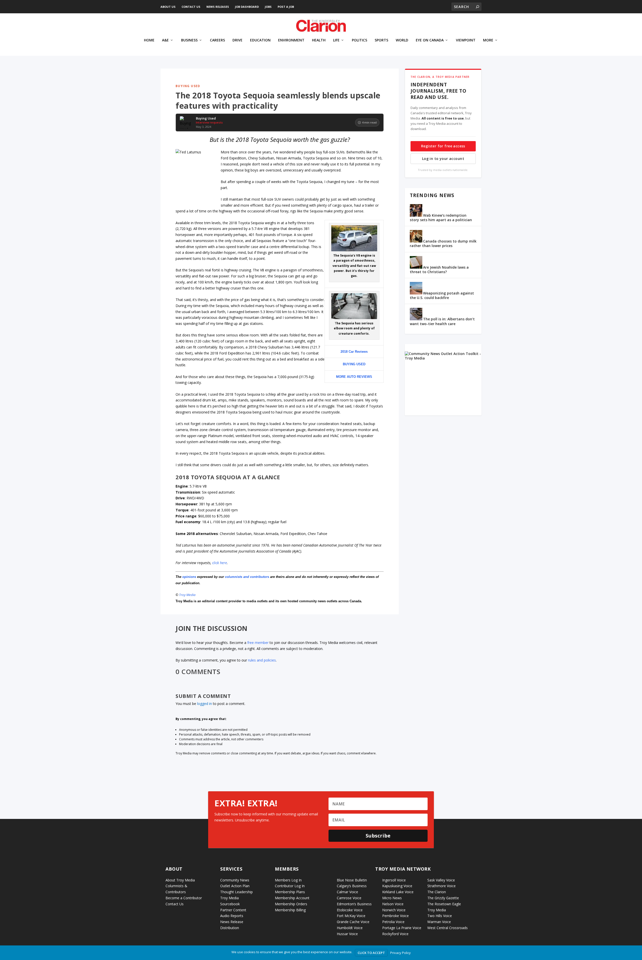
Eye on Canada (430, 40)
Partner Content (233, 910)
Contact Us (191, 7)
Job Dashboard (247, 7)
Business (189, 40)
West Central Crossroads (447, 927)
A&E (165, 40)
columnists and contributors (247, 577)
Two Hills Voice (439, 915)
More (488, 40)
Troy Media (187, 594)
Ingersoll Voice (394, 880)
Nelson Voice (393, 904)
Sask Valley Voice (441, 880)
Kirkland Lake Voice (398, 891)
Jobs (268, 7)
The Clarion (436, 891)
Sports (381, 40)
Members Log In (288, 880)
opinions (189, 577)
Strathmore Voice (441, 885)
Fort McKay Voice (351, 915)
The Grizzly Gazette (443, 897)
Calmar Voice (347, 891)
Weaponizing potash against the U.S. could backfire (442, 295)
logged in (204, 703)
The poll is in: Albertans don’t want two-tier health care (442, 321)
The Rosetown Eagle (444, 904)
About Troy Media (180, 880)
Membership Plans (290, 891)
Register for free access (443, 146)
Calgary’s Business (352, 885)
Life (336, 40)
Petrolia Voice (393, 921)
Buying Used (188, 86)
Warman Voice (439, 921)
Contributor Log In (290, 885)
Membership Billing (290, 910)
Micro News (392, 897)
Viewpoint (465, 40)
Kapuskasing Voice (397, 885)
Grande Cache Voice (353, 921)
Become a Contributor (184, 897)
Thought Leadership (236, 891)
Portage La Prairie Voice (401, 927)
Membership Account (292, 897)
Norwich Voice (394, 910)
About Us (168, 7)
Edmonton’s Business (354, 904)
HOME (149, 40)
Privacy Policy (400, 952)
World (402, 40)
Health (319, 40)
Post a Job (286, 7)
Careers (217, 40)
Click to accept (371, 952)
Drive (237, 40)
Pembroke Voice (395, 915)
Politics (359, 40)
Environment (291, 40)
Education (260, 40)
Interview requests (209, 122)
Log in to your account (443, 158)
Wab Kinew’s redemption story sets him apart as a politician (441, 217)
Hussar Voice (347, 933)
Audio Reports (231, 915)
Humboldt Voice (350, 927)
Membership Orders (291, 904)
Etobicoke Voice (350, 910)
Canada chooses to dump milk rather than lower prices (443, 243)
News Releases (217, 7)
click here (219, 562)
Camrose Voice (349, 897)
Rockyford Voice (395, 933)
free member (258, 642)
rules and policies (262, 660)
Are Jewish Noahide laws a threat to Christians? (439, 269)
